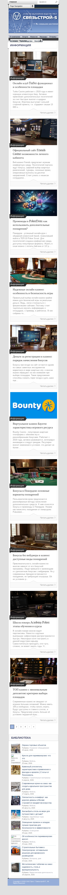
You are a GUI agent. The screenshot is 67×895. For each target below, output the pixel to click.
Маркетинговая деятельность (41, 872)
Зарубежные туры (36, 817)
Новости (34, 37)
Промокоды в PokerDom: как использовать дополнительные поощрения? (31, 224)
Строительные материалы (39, 778)
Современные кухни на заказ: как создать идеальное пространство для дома (37, 786)
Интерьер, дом (35, 858)
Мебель (32, 761)
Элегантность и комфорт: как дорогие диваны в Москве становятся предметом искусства (37, 800)
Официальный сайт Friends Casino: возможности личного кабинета (30, 153)
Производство (26, 41)
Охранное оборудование (39, 748)
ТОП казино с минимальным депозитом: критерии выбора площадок (30, 693)
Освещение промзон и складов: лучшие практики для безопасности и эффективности (36, 825)
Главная (13, 2)
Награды (43, 37)
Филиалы (14, 41)
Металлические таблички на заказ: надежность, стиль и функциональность (37, 867)
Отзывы (52, 37)
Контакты (39, 41)
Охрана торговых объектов (34, 745)
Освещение (34, 831)
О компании (15, 37)
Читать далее (46, 112)
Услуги (25, 37)
